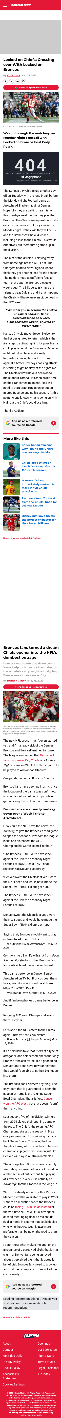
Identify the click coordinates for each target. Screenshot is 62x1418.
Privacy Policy (12, 1361)
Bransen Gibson (16, 680)
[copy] (23, 81)
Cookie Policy (11, 1368)
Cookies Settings (14, 1384)
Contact (8, 1349)
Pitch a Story (46, 1355)
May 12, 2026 (48, 993)
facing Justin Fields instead (33, 1207)
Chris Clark (13, 75)
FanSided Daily (12, 1355)
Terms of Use (46, 1361)
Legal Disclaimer (48, 1368)
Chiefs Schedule (21, 1317)
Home (6, 538)
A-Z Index (44, 1374)
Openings (44, 1343)
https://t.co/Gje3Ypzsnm (29, 1035)
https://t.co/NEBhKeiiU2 (19, 988)
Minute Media (19, 1393)
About (7, 1343)
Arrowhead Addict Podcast (27, 538)
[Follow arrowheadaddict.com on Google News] (53, 423)
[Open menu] (5, 5)
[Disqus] (32, 586)
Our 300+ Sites (47, 1349)
